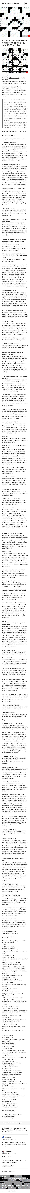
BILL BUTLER (6, 131)
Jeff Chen (21, 1123)
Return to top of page (8, 937)
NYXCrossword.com (10, 3)
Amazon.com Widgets (8, 1118)
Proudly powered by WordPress (9, 1191)
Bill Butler (15, 1123)
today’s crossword (14, 77)
